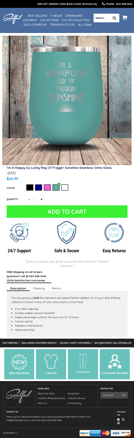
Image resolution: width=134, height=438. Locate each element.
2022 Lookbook (35, 24)
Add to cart (67, 211)
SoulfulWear (9, 433)
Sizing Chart (73, 393)
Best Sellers (37, 15)
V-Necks (56, 15)
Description (18, 288)
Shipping (39, 288)
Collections (49, 20)
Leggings (30, 20)
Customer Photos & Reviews (51, 398)
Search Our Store (46, 393)
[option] (67, 4)
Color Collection (76, 20)
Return (56, 288)
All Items (85, 25)
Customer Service (76, 398)
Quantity (12, 199)
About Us (42, 403)
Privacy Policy (74, 403)
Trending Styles (62, 24)
